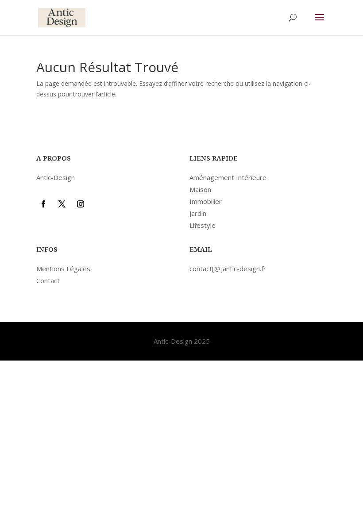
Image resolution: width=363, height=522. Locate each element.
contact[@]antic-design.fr (227, 268)
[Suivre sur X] (62, 204)
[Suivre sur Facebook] (43, 204)
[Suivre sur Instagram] (80, 204)
